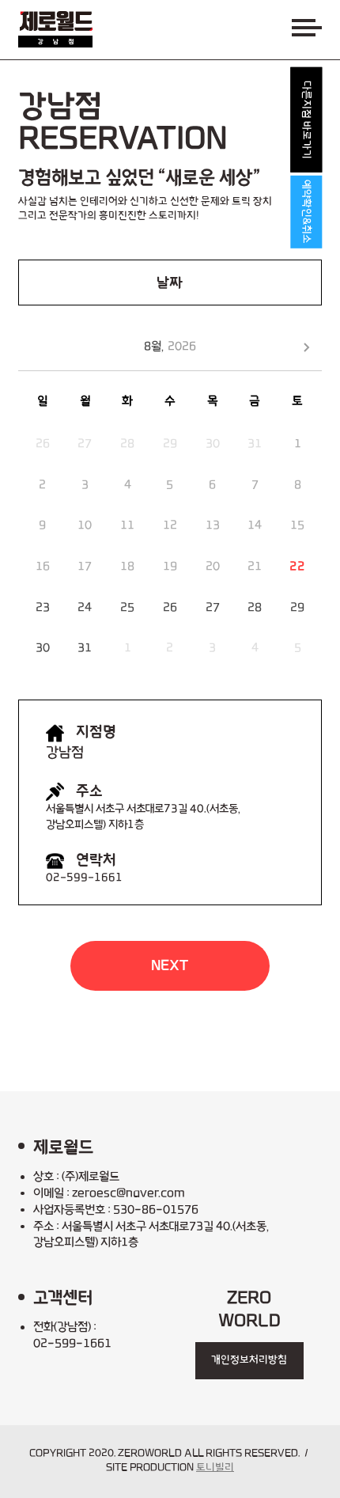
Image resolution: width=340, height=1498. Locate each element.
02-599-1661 (84, 878)
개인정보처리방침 (249, 1360)
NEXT (169, 965)
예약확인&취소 (306, 212)
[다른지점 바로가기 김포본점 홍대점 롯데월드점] (306, 120)
